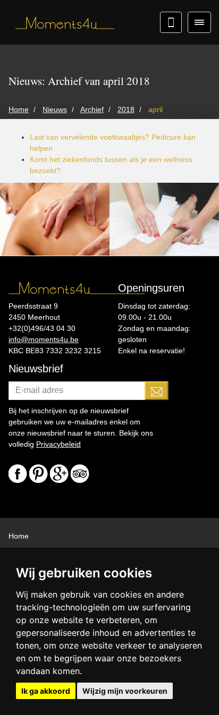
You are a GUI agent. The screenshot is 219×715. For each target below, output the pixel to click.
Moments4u (61, 24)
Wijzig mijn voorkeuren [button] (124, 690)
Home (19, 536)
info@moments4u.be (44, 339)
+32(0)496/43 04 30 (42, 328)
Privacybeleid (58, 444)
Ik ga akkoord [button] (45, 690)
